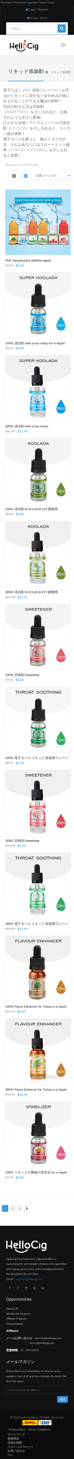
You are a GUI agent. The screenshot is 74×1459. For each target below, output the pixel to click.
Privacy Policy (17, 1429)
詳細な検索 (15, 1442)
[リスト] (26, 176)
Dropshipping (14, 1323)
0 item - (38, 18)
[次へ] (27, 1208)
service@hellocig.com (29, 1279)
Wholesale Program (18, 1313)
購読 (62, 1399)
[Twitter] (27, 1288)
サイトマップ (16, 1434)
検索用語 (13, 1438)
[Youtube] (35, 1288)
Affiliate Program (16, 1318)
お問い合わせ (16, 1450)
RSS (10, 1455)
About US (12, 1308)
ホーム (37, 72)
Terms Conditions (39, 1429)
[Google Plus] (18, 1288)
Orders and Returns (20, 1446)
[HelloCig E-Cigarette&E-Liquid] (23, 46)
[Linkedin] (43, 1288)
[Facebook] (10, 1288)
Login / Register (38, 9)
